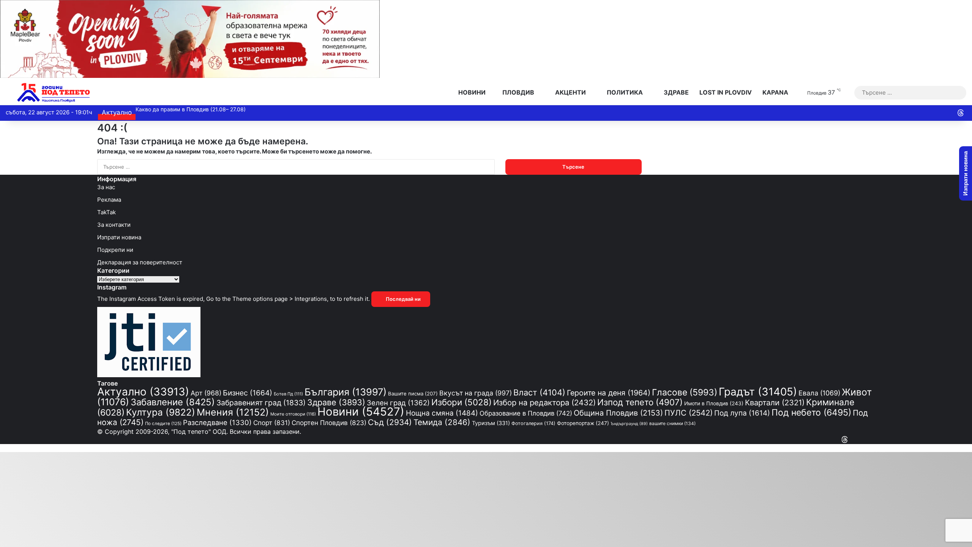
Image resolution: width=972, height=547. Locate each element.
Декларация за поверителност (139, 262)
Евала (819, 393)
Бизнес (247, 392)
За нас (106, 187)
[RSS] (852, 439)
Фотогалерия (533, 423)
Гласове (684, 392)
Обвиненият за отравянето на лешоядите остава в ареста (212, 109)
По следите (163, 423)
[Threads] (960, 112)
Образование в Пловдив (526, 413)
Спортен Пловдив (329, 423)
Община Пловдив (618, 412)
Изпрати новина (119, 237)
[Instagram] (859, 439)
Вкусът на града (475, 393)
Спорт (271, 423)
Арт (206, 393)
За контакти (114, 224)
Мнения (233, 412)
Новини (471, 92)
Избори (461, 402)
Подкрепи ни (115, 249)
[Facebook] (872, 439)
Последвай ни (403, 299)
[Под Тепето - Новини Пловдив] (54, 92)
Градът (758, 391)
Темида (441, 422)
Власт (539, 392)
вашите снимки (672, 423)
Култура (160, 412)
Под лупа (742, 413)
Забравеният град (261, 402)
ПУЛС (688, 412)
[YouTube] (865, 439)
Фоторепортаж (583, 423)
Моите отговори (293, 414)
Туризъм (491, 423)
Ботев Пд (288, 394)
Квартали (775, 402)
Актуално (143, 391)
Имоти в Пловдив (713, 403)
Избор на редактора (544, 402)
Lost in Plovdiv (725, 92)
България (346, 392)
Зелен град (398, 402)
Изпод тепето (640, 402)
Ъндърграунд (629, 423)
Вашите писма (413, 393)
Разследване (217, 422)
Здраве (675, 92)
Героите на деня (608, 392)
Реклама (109, 199)
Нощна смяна (442, 413)
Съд (390, 422)
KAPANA (775, 92)
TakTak (106, 212)
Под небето (811, 412)
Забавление (173, 402)
